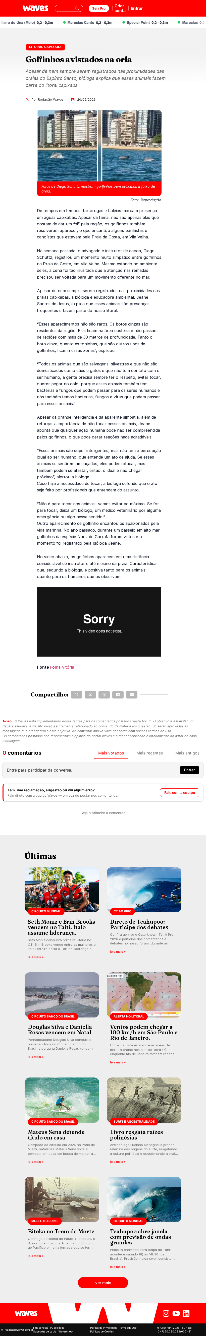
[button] (76, 694)
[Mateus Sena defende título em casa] (62, 1122)
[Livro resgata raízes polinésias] (144, 1122)
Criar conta (120, 8)
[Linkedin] (186, 1313)
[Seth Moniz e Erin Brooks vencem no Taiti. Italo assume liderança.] (62, 914)
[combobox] (69, 8)
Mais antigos (187, 752)
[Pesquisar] (77, 8)
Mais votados (111, 752)
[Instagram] (166, 1313)
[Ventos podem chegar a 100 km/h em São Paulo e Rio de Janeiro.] (144, 1019)
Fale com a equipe (179, 792)
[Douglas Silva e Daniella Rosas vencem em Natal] (62, 1019)
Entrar (137, 8)
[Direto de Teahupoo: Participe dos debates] (144, 914)
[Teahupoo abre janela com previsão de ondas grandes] (144, 1224)
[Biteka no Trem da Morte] (62, 1224)
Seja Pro (99, 8)
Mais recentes (149, 752)
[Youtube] (176, 1313)
